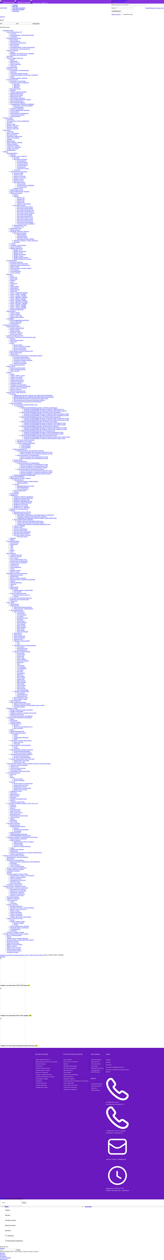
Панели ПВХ (14, 588)
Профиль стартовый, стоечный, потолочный (23, 713)
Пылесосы (13, 72)
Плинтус (16, 596)
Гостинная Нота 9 (22, 165)
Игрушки (9, 122)
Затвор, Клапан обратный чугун (23, 726)
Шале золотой (21, 625)
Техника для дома (12, 69)
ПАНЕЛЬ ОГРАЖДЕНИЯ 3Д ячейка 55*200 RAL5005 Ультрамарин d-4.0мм (46, 415)
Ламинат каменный (16, 582)
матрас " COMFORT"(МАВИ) (19, 292)
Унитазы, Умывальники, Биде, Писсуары (22, 759)
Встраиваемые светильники (18, 838)
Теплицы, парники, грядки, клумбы (17, 874)
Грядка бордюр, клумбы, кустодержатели (22, 875)
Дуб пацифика (21, 667)
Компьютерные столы (16, 190)
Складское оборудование (14, 950)
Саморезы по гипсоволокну (18, 384)
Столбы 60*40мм (25, 444)
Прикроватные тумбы (20, 225)
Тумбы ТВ (17, 170)
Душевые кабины (15, 722)
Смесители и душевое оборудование (21, 740)
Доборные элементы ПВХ (21, 691)
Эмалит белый (21, 685)
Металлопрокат (11, 553)
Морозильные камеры (16, 95)
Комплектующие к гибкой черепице (27, 481)
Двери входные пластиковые (22, 703)
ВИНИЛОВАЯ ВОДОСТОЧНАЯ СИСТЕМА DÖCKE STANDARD (34, 397)
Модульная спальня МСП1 (25, 216)
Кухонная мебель (12, 260)
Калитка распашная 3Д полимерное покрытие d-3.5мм (36, 470)
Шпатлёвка (13, 820)
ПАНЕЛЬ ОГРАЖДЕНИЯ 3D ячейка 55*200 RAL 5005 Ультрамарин (40, 412)
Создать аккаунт (120, 2)
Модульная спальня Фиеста (25, 220)
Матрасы (9, 274)
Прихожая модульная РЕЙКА (25, 239)
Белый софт (20, 656)
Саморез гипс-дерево (16, 377)
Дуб (18, 642)
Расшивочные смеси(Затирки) (19, 815)
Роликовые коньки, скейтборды (19, 927)
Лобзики (9, 139)
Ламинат (12, 581)
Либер (12, 285)
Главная (2, 955)
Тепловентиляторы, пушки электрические (22, 47)
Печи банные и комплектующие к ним (21, 351)
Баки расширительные (16, 340)
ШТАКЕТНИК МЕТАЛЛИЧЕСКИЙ (24, 475)
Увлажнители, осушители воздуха (20, 49)
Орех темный (21, 624)
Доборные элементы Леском (22, 651)
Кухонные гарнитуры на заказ (19, 263)
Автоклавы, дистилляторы (18, 81)
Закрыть (2, 16)
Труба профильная (15, 567)
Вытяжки (13, 90)
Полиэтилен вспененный (21, 829)
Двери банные (14, 604)
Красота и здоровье (12, 50)
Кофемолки (17, 85)
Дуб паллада (20, 647)
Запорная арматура (15, 723)
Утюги (12, 76)
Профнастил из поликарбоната (19, 509)
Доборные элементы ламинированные (25, 645)
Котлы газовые (18, 345)
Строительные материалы (11, 325)
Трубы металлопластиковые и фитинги (21, 749)
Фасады (12, 510)
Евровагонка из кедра (20, 786)
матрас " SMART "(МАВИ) (18, 305)
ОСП (11, 549)
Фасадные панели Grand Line (22, 535)
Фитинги (16, 748)
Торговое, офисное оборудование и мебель (15, 933)
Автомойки (10, 131)
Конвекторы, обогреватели (18, 42)
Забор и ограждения (16, 403)
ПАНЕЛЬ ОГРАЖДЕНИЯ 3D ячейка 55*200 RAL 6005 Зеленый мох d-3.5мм (46, 418)
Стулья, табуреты (15, 272)
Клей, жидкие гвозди (16, 812)
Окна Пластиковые (19, 706)
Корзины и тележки (12, 941)
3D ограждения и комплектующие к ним (25, 404)
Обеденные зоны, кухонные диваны (20, 268)
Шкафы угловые (18, 256)
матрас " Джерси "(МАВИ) (18, 306)
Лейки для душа (18, 742)
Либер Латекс (14, 288)
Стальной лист (14, 564)
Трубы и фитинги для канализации (20, 745)
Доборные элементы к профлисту (23, 496)
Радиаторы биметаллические (22, 358)
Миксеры (16, 87)
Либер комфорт (14, 286)
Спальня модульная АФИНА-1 (26, 223)
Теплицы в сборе (15, 881)
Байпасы (12, 338)
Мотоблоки (13, 863)
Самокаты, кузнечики (13, 898)
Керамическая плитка (16, 575)
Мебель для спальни (16, 193)
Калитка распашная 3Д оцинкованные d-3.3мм (34, 464)
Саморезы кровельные (16, 381)
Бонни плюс (13, 279)
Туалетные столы (19, 226)
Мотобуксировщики (13, 897)
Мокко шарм (20, 676)
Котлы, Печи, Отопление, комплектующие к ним (21, 337)
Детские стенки (18, 174)
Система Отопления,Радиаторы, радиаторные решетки (26, 355)
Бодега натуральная (23, 660)
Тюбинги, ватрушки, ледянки (15, 932)
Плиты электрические (16, 101)
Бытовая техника (8, 30)
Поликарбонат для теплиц (18, 880)
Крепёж (9, 372)
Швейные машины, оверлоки (18, 78)
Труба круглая (14, 565)
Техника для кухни (12, 79)
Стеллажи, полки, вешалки (18, 245)
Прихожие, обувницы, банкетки (19, 231)
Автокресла (10, 119)
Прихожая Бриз (21, 234)
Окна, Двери (10, 602)
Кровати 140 (20, 199)
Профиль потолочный (16, 711)
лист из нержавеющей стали (18, 559)
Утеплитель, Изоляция (13, 823)
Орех (18, 644)
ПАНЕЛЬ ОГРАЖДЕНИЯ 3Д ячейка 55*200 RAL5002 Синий (38, 435)
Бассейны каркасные (16, 906)
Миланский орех (22, 622)
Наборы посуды (14, 62)
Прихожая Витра (22, 236)
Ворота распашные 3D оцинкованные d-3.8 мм (34, 458)
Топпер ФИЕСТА (15, 323)
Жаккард (12, 280)
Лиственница (21, 621)
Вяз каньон (20, 662)
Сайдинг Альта (18, 527)
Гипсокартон (14, 544)
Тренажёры (13, 930)
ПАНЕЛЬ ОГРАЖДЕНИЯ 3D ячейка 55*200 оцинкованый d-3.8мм (43, 434)
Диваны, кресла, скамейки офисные (17, 938)
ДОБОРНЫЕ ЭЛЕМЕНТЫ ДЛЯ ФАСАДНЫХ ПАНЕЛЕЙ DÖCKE (37, 518)
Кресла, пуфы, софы (16, 315)
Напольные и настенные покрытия (17, 573)
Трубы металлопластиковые (22, 751)
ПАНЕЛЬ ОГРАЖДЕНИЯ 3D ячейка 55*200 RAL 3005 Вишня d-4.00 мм (45, 411)
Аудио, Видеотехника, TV (14, 32)
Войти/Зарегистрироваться (15, 1240)
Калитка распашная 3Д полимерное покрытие (30, 469)
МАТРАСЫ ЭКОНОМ (16, 309)
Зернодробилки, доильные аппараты (17, 857)
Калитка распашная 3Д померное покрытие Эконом (35, 473)
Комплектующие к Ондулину (25, 486)
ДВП (11, 545)
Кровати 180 (20, 202)
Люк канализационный (17, 731)
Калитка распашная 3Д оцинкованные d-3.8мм (34, 466)
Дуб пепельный (21, 614)
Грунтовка (13, 806)
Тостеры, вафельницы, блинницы (20, 110)
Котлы (12, 343)
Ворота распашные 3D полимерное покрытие (30, 450)
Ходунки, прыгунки (13, 128)
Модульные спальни (20, 205)
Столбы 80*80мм (25, 447)
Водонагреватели (15, 41)
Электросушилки (15, 116)
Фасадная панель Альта (20, 530)
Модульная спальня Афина (25, 207)
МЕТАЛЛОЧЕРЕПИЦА (17, 476)
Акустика (13, 33)
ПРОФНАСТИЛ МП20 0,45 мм (23, 501)
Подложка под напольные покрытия (21, 598)
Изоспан (16, 828)
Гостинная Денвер (22, 164)
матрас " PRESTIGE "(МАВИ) (19, 302)
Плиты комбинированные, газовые (20, 99)
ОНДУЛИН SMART (23, 487)
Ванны (12, 719)
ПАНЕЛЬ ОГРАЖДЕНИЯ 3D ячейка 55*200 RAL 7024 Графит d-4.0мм (45, 424)
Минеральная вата (15, 832)
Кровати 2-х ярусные (20, 177)
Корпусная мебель (12, 153)
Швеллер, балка (14, 572)
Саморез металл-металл (17, 380)
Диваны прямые (15, 312)
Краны (12, 729)
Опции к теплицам (15, 878)
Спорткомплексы (15, 929)
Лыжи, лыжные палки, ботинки (19, 926)
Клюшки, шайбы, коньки (17, 921)
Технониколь (17, 831)
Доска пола (13, 792)
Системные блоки (12, 67)
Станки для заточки (12, 148)
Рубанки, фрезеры (12, 144)
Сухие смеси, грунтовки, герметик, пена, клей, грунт (22, 803)
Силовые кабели (18, 845)
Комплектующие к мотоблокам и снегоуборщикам (25, 861)
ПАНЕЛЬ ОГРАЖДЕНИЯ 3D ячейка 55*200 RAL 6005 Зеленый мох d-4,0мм (46, 420)
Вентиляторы (14, 39)
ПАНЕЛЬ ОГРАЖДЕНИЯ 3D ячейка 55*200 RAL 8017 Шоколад (39, 426)
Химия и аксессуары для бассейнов (20, 917)
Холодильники (14, 111)
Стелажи (12, 243)
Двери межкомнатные (16, 610)
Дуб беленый (21, 613)
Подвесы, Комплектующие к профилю (21, 710)
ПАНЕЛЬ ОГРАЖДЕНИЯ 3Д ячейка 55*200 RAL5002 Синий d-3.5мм (44, 438)
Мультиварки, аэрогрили (17, 98)
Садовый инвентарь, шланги (15, 869)
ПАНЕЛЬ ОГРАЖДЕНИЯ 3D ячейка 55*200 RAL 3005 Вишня (38, 407)
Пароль (114, 8)
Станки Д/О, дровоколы (14, 147)
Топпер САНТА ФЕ (16, 322)
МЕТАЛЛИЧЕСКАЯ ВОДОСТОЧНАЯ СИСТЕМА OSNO (31, 398)
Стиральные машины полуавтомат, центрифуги (24, 75)
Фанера (12, 550)
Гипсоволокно (14, 542)
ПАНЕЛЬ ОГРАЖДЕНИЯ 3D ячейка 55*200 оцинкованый (37, 430)
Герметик (13, 805)
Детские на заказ (18, 173)
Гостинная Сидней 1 (23, 168)
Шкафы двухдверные (20, 251)
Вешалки (13, 154)
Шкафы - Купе (18, 249)
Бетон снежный (21, 659)
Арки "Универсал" (19, 611)
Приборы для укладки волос (18, 55)
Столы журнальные (16, 246)
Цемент (12, 818)
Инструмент (7, 130)
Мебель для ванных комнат (18, 733)
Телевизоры (13, 36)
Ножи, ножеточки (15, 64)
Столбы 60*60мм (25, 446)
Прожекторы (14, 851)
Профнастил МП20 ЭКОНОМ (22, 503)
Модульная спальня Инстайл (25, 210)
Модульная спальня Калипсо (25, 211)
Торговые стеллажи (12, 952)
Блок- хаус (13, 774)
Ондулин (16, 484)
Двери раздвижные (19, 637)
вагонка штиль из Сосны (21, 785)
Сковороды (13, 65)
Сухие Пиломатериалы (13, 772)
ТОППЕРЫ (10, 318)
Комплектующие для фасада (22, 513)
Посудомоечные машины (17, 102)
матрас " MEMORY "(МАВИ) (19, 297)
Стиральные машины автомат (19, 73)
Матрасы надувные (16, 912)
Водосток (13, 394)
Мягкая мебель (11, 311)
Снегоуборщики (15, 864)
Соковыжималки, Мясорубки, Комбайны (22, 104)
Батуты (12, 920)
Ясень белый (21, 630)
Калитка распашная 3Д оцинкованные (28, 463)
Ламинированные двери (21, 697)
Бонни (12, 276)
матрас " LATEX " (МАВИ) (18, 295)
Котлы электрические (20, 349)
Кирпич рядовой (15, 331)
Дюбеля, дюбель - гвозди (17, 375)
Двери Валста (18, 633)
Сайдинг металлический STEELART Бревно (30, 521)
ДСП (11, 547)
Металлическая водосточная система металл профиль (29, 400)
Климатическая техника (14, 38)
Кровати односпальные (24, 203)
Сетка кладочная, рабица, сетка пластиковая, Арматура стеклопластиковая (28, 763)
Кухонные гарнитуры (16, 262)
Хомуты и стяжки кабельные (22, 846)
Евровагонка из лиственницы (22, 788)
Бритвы (12, 52)
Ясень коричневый (22, 631)
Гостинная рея (21, 167)
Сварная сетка (14, 766)
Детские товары (8, 118)
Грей (18, 664)
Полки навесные (15, 230)
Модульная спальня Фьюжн (25, 222)
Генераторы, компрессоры (14, 136)
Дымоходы (13, 341)
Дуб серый (20, 616)
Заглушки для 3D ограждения (25, 440)
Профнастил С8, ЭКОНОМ (22, 507)
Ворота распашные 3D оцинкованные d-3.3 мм (34, 457)
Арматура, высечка (15, 556)
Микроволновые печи (16, 93)
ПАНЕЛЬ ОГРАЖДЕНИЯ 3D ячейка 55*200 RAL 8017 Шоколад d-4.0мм (45, 429)
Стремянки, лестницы (13, 871)
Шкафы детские (18, 188)
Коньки (16, 924)
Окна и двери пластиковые (18, 702)
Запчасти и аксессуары (17, 895)
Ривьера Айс (21, 679)
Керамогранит (14, 576)
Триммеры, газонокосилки (14, 884)
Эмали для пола (14, 371)
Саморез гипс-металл (16, 378)
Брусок (12, 777)
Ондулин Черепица (22, 489)
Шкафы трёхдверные (20, 254)
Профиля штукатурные (17, 714)
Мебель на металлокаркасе (14, 944)
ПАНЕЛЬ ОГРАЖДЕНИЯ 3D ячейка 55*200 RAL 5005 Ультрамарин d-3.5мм (46, 414)
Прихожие (17, 242)
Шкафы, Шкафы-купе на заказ (22, 259)
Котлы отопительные (20, 348)
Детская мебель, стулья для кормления (18, 121)
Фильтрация (36, 23)
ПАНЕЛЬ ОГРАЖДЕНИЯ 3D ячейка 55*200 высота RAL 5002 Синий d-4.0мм (47, 437)
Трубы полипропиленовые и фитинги (21, 754)
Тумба (15, 736)
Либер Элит (13, 291)
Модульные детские (19, 182)
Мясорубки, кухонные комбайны (23, 105)
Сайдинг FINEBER (19, 526)
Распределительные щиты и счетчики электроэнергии (26, 852)
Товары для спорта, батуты (15, 918)
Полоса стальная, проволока (18, 562)
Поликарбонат (14, 493)
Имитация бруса (15, 794)
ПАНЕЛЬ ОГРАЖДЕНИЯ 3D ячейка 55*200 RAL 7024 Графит (38, 421)
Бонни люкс (13, 277)
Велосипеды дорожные (17, 892)
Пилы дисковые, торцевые (14, 142)
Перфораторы (11, 141)
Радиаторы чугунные (20, 361)
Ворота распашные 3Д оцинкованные (28, 455)
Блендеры (16, 84)
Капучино (20, 619)
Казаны (12, 59)
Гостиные (16, 157)
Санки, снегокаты (12, 900)
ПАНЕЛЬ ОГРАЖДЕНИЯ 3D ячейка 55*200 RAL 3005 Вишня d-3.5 (44, 409)
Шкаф (15, 739)
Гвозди (12, 374)
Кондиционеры (14, 44)
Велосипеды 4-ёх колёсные (18, 891)
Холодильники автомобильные (19, 113)
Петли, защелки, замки (20, 699)
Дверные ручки (18, 639)
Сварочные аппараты (13, 145)
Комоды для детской (20, 176)
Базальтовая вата (15, 825)
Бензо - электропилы (13, 133)
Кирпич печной (14, 329)
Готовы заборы (18, 460)
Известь (12, 808)
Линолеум (13, 584)
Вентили (16, 725)
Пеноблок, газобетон (16, 332)
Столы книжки (14, 269)
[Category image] (13, 982)
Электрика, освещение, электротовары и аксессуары (22, 837)
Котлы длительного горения (22, 346)
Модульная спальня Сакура (25, 217)
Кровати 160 (20, 200)
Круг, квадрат (14, 558)
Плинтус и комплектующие (18, 593)
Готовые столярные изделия (15, 335)
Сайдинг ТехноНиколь (20, 529)
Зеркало (16, 734)
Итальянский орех (22, 618)
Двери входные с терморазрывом (23, 608)
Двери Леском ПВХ (19, 636)
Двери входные (14, 605)
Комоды (16, 194)
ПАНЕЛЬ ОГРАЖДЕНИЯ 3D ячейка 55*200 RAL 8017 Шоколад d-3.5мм (45, 427)
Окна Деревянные (15, 700)
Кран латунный (18, 728)
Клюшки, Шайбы (19, 923)
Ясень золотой (21, 688)
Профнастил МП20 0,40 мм (22, 499)
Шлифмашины (11, 150)
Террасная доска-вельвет (17, 802)
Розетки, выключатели (16, 854)
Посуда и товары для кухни (15, 58)
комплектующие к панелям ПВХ (23, 590)
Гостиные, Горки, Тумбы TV (18, 156)
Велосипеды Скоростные (17, 894)
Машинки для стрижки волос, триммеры (22, 53)
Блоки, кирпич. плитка (13, 326)
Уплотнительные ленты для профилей (21, 716)
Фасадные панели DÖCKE (21, 533)
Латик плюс (13, 283)
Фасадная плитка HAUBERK (22, 532)
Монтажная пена (15, 814)
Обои (11, 585)
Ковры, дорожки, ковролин (18, 578)
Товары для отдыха (12, 904)
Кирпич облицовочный (17, 328)
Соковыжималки (18, 107)
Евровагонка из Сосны (20, 789)
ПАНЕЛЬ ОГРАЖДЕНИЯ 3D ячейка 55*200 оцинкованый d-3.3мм (43, 432)
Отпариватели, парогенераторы (19, 70)
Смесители (17, 743)
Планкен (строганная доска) (18, 799)
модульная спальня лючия (24, 214)
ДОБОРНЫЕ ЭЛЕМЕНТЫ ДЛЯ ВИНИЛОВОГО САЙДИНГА (35, 515)
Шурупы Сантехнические (17, 391)
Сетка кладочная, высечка (17, 768)
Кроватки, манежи (12, 127)
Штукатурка (13, 822)
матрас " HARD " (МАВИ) (18, 294)
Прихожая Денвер (22, 237)
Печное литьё (14, 354)
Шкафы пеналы (18, 253)
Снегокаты (13, 903)
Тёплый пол (13, 601)
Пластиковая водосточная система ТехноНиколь (28, 401)
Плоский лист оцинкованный (19, 561)
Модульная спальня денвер (25, 208)
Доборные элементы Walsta (22, 641)
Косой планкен (14, 795)
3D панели (20, 406)
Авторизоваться (116, 11)
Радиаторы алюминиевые (21, 357)
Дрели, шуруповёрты (13, 138)
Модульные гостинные (20, 159)
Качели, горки (11, 124)
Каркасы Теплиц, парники (18, 877)
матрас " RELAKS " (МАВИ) (18, 303)
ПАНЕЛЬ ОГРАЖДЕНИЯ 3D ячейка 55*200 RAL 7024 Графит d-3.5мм (45, 423)
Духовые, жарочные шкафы (18, 92)
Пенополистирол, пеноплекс (18, 834)
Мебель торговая (12, 946)
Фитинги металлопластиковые (23, 752)
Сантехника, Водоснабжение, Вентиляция (19, 717)
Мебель (5, 151)
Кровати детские (18, 179)
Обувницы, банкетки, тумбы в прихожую (26, 240)
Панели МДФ (14, 587)
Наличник (13, 797)
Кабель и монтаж (15, 840)
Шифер (12, 539)
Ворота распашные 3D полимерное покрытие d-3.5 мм (36, 452)
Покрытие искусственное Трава (19, 599)
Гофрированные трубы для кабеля (23, 841)
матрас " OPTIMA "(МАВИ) (18, 300)
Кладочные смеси (15, 809)
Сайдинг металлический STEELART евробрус (30, 522)
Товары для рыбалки (16, 915)
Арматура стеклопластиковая (18, 765)
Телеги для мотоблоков (17, 866)
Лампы (12, 848)
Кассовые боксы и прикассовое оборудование (20, 940)
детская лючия (21, 184)
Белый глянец (21, 654)
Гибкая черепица (18, 480)
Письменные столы (16, 228)
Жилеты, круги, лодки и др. (18, 909)
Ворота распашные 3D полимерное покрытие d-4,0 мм (36, 453)
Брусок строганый (19, 780)
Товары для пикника (16, 914)
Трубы (15, 746)
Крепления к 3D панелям (24, 441)
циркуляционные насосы (17, 365)
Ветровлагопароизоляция (17, 826)
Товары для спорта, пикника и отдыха (14, 886)
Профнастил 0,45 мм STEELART (23, 498)
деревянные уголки (16, 791)
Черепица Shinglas (22, 483)
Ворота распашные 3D (20, 449)
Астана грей (20, 653)
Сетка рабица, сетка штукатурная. (20, 771)
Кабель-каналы (18, 843)
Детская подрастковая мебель (18, 171)
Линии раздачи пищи (13, 943)
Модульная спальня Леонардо (25, 213)
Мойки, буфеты (14, 266)
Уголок (12, 568)
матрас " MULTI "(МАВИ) (18, 299)
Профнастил (14, 495)
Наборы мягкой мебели (17, 317)
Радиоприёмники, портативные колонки (22, 35)
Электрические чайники (17, 115)
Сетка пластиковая (15, 769)
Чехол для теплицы (15, 883)
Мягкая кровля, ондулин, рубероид (20, 478)
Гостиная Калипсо (22, 162)
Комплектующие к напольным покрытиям (22, 579)
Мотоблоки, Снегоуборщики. (15, 860)
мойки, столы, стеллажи (14, 947)
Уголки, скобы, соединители (18, 388)
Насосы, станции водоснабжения (16, 868)
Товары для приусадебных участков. (14, 855)
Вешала (9, 937)
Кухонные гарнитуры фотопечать (20, 265)
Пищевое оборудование (14, 949)
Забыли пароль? (116, 14)
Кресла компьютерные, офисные (19, 191)
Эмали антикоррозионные (18, 369)
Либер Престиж (14, 289)
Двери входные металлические (23, 607)
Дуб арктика (20, 665)
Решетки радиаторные (20, 363)
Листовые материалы (13, 541)
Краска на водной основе (17, 368)
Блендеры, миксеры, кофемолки (19, 82)
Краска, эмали (11, 366)
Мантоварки (14, 61)
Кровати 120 (20, 197)
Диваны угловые (15, 314)
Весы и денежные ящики (14, 935)
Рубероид (16, 492)
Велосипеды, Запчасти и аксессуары (17, 887)
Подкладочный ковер (20, 490)
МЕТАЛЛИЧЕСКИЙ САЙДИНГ (23, 519)
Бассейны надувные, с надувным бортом (22, 907)
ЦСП (11, 552)
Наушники (10, 56)
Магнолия (20, 674)
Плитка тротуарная (15, 334)
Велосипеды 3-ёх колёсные (18, 889)
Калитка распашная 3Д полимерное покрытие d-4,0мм (36, 472)
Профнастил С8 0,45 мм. (21, 504)
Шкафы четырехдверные (21, 257)
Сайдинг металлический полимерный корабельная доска (33, 524)
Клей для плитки (15, 811)
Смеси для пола (14, 817)
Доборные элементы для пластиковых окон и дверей (29, 705)
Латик (12, 282)
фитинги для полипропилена (22, 757)
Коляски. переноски (13, 125)
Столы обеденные (15, 271)
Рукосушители (14, 46)
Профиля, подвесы (12, 708)
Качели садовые (15, 910)
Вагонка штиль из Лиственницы (23, 783)
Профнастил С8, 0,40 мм (21, 506)
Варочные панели (15, 88)
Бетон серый (20, 657)
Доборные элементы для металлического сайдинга (32, 516)
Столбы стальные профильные (26, 443)
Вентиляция (13, 720)
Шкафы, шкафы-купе (16, 248)
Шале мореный (21, 627)
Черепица (13, 538)
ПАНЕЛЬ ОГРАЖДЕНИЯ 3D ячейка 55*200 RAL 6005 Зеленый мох (40, 417)
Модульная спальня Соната (25, 219)
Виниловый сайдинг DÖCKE (22, 512)
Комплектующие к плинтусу (22, 595)
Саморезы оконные (15, 383)
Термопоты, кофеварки (17, 108)
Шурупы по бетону (16, 389)
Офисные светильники (17, 849)
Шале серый (20, 628)
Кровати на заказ (19, 180)
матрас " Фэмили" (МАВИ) (18, 308)
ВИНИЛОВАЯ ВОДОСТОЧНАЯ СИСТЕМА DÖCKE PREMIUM (33, 395)
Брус (11, 775)
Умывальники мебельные (21, 737)
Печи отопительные (16, 352)
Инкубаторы (10, 858)
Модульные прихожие (20, 233)
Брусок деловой (18, 779)
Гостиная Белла (21, 161)
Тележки (9, 872)
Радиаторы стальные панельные (23, 360)
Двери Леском (18, 634)
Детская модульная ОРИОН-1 (25, 185)
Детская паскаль (22, 187)
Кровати (16, 196)
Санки (12, 901)
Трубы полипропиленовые (21, 756)
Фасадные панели (22, 536)
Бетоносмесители (12, 134)
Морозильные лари (15, 96)
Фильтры (2, 956)
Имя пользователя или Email (120, 5)
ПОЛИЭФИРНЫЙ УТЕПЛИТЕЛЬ (20, 835)
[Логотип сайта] (3, 8)
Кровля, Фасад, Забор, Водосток (16, 392)
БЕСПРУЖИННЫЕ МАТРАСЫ (19, 320)
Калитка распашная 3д (20, 461)
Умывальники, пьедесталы (21, 760)
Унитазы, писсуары (19, 762)
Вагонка (12, 782)
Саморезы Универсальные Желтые (20, 386)
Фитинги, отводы (15, 570)
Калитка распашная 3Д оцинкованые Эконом (33, 467)
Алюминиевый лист (16, 555)
